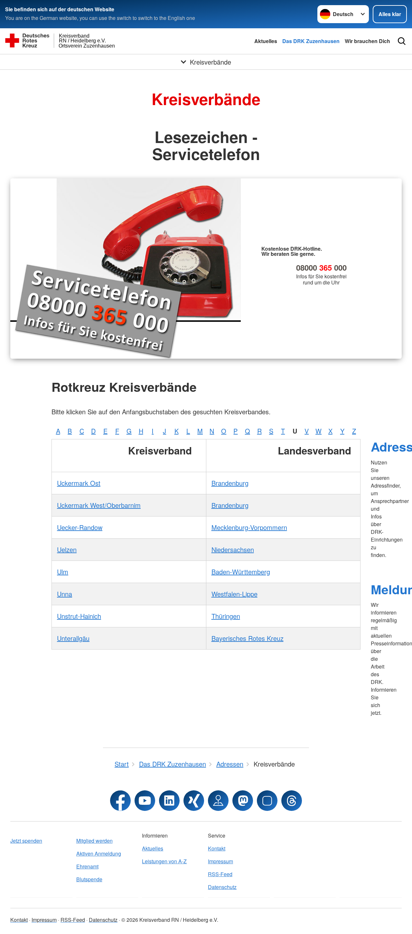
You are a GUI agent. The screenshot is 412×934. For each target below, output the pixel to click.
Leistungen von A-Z (164, 861)
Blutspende (89, 879)
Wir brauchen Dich (367, 41)
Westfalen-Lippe (234, 593)
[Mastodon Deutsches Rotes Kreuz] (242, 800)
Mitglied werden (94, 840)
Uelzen (67, 549)
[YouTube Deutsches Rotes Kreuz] (145, 800)
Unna (64, 593)
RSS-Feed (220, 874)
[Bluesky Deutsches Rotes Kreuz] (267, 800)
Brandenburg (229, 483)
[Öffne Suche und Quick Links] (402, 41)
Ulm (62, 571)
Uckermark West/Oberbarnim (99, 505)
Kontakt (216, 848)
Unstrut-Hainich (79, 616)
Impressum (220, 861)
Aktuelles (265, 41)
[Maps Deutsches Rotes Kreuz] (218, 800)
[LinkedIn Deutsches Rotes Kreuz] (169, 800)
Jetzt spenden (26, 840)
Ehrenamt (87, 866)
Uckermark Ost (78, 483)
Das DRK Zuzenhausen (311, 41)
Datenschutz (222, 887)
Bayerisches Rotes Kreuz (247, 638)
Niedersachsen (232, 549)
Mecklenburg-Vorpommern (249, 527)
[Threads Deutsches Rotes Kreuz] (291, 800)
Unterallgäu (73, 638)
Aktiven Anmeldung (98, 853)
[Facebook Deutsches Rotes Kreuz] (120, 800)
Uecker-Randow (79, 527)
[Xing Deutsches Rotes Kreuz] (193, 800)
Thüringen (225, 616)
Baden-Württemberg (240, 571)
